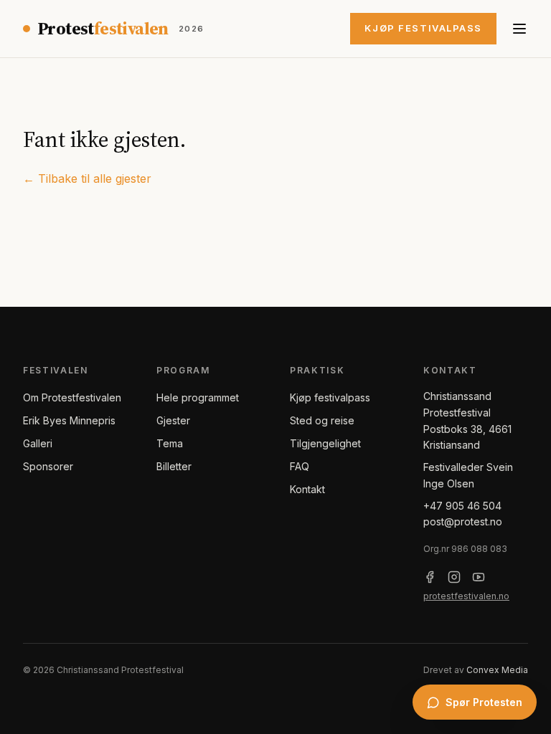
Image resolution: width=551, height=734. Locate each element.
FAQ (299, 466)
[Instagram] (454, 577)
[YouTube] (478, 577)
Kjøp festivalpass (423, 28)
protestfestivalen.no (466, 596)
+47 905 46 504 (462, 506)
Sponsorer (48, 466)
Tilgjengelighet (325, 443)
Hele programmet (197, 397)
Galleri (37, 443)
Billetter (174, 466)
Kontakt (307, 489)
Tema (169, 443)
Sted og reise (322, 420)
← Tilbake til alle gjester (87, 178)
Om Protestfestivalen (72, 397)
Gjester (173, 420)
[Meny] (519, 28)
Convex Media (497, 669)
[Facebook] (429, 577)
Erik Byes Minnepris (69, 420)
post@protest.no (462, 521)
